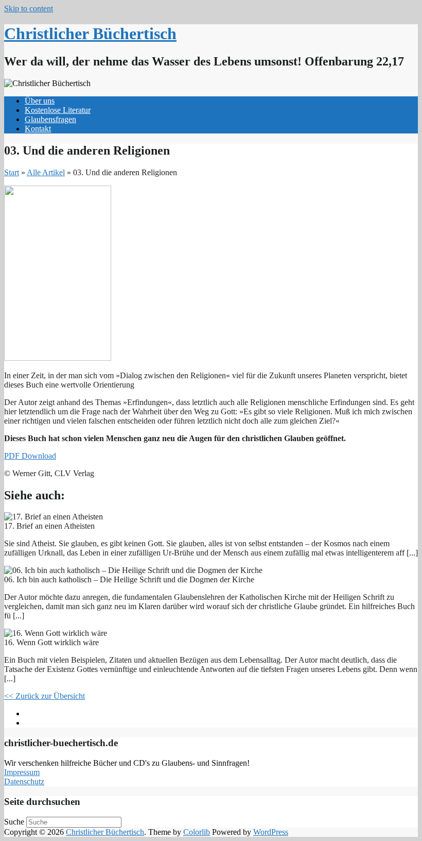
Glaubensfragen (50, 119)
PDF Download (30, 455)
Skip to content (28, 8)
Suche (14, 821)
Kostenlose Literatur (58, 110)
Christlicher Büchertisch (90, 33)
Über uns (40, 100)
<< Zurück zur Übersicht (44, 696)
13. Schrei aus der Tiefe (68, 722)
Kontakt (38, 128)
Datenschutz (24, 781)
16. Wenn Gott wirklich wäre (77, 713)
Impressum (22, 772)
